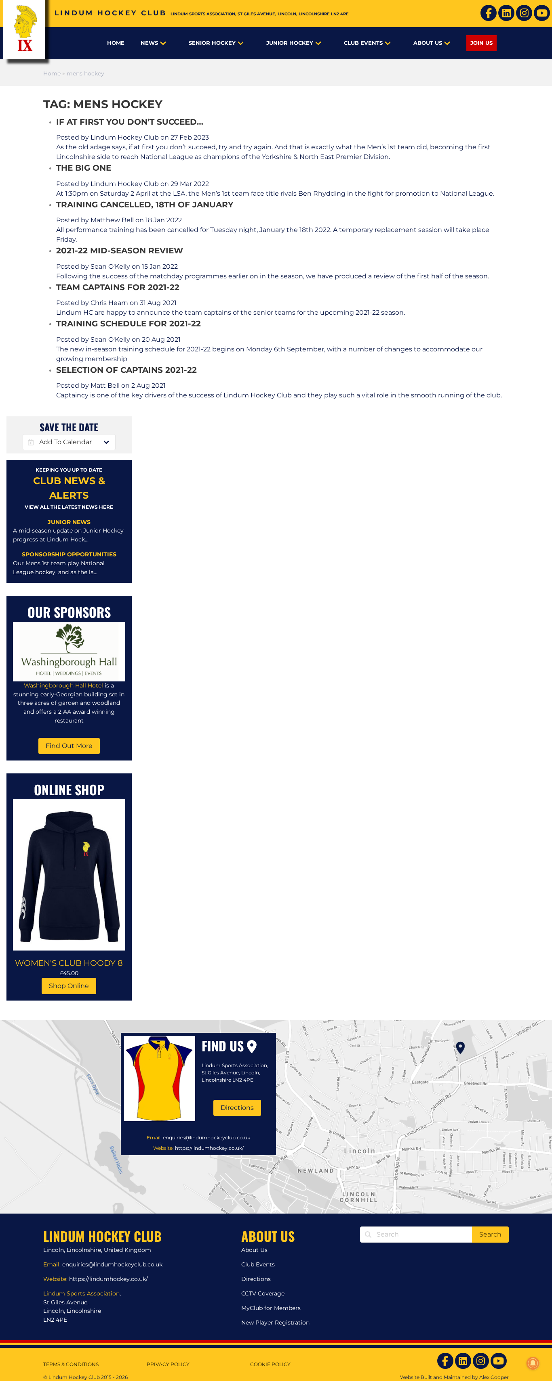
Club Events (363, 43)
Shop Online (69, 986)
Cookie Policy (270, 1364)
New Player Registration (275, 1322)
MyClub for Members (271, 1308)
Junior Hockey (289, 43)
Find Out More (69, 746)
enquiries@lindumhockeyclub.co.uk (206, 1137)
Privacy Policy (168, 1364)
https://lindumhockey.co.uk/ (209, 1148)
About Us (427, 43)
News (149, 43)
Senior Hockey (212, 43)
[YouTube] (542, 13)
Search (490, 1234)
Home (115, 43)
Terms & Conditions (71, 1364)
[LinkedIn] (506, 13)
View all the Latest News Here (69, 507)
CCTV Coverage (262, 1293)
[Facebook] (488, 13)
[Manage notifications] (533, 1363)
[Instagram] (524, 13)
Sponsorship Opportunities (69, 554)
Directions (237, 1107)
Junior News (69, 522)
